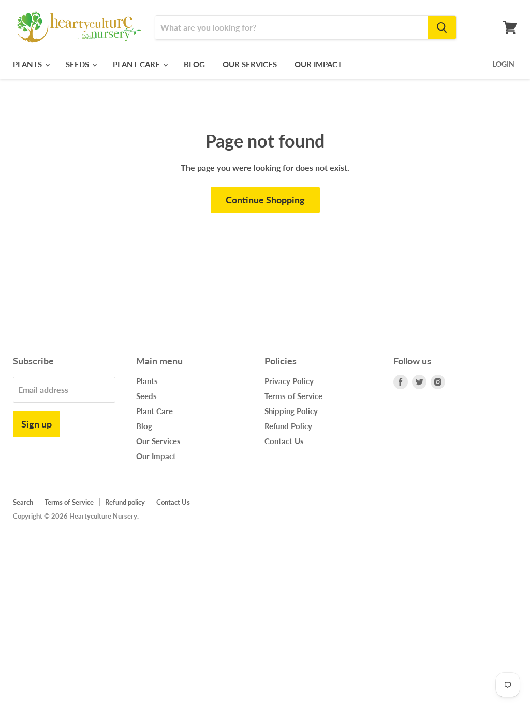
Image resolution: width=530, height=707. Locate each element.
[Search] (442, 27)
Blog (194, 64)
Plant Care (137, 64)
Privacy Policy (289, 381)
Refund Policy (288, 426)
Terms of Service (293, 396)
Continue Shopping (265, 199)
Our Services (250, 64)
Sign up (36, 424)
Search (23, 502)
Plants (28, 64)
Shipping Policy (291, 411)
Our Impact (318, 64)
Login (503, 64)
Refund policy (125, 502)
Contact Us (284, 441)
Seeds (78, 64)
